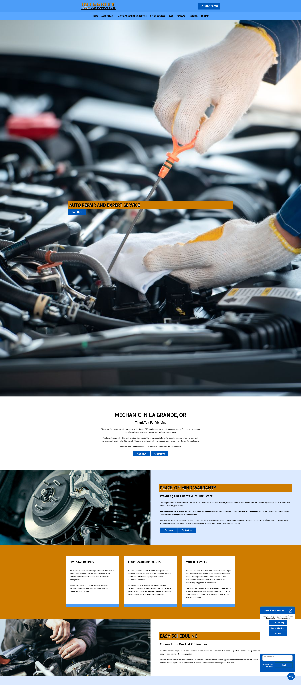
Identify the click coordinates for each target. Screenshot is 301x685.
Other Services (157, 16)
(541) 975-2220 (211, 6)
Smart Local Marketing (270, 665)
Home (95, 16)
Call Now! (278, 633)
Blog (171, 16)
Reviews (181, 16)
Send (284, 665)
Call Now (77, 212)
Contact (205, 16)
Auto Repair (107, 16)
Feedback (193, 16)
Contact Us (159, 453)
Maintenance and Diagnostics (132, 16)
